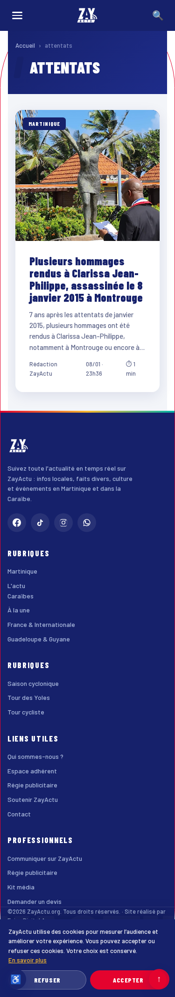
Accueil (25, 45)
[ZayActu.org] (87, 15)
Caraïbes (20, 596)
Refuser (47, 980)
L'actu (16, 585)
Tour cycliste (25, 712)
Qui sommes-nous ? (35, 756)
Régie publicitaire (32, 785)
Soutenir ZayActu (32, 799)
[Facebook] (16, 522)
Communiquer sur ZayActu (44, 858)
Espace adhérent (32, 771)
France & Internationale (41, 624)
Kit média (21, 887)
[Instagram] (63, 522)
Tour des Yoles (28, 697)
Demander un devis (34, 901)
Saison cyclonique (33, 683)
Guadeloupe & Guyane (38, 639)
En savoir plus (27, 960)
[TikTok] (40, 522)
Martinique (22, 571)
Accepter (128, 980)
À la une (18, 610)
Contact (19, 814)
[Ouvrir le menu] (17, 15)
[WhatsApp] (86, 522)
